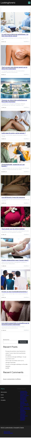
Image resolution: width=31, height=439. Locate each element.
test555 (7, 368)
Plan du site (7, 431)
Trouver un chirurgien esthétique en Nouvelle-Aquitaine (24, 415)
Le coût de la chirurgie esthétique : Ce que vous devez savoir (24, 403)
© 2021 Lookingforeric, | (7, 427)
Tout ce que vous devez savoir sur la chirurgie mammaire (25, 409)
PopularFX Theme (19, 427)
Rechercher (6, 339)
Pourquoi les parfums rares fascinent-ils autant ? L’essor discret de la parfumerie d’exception (15, 353)
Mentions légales (8, 433)
